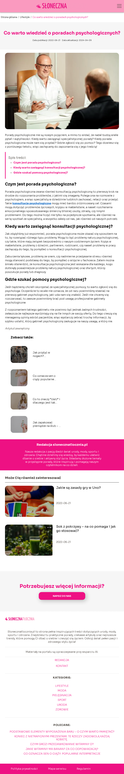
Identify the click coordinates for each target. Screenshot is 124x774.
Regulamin (84, 768)
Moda (62, 690)
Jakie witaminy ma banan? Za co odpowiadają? (62, 749)
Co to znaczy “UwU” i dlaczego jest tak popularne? (46, 401)
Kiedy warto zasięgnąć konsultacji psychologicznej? (49, 167)
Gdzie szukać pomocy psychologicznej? (40, 172)
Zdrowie (62, 709)
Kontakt (62, 666)
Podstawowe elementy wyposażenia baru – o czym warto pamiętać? (62, 731)
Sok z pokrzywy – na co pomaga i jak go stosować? (86, 529)
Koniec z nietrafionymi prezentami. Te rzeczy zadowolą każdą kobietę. (62, 738)
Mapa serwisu (57, 768)
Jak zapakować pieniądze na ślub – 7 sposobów (46, 424)
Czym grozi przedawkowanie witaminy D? (62, 744)
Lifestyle (25, 17)
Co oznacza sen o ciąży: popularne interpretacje (44, 377)
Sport (62, 700)
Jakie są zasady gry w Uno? (78, 488)
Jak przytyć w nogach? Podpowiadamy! (43, 354)
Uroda (62, 705)
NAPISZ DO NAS (62, 596)
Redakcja (62, 660)
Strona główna (9, 17)
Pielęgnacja (62, 695)
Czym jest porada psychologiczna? (37, 162)
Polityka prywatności (24, 768)
